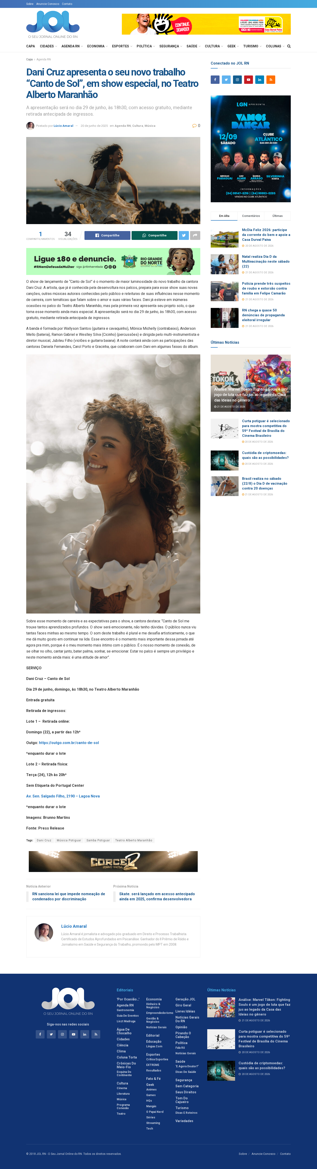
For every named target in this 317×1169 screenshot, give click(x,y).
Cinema (122, 1088)
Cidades (47, 46)
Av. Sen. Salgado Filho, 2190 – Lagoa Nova (63, 796)
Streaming (153, 1123)
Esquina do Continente (124, 1073)
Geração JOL (185, 999)
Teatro (121, 1113)
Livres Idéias (185, 1011)
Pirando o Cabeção (183, 1035)
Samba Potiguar (98, 840)
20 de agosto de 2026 (258, 441)
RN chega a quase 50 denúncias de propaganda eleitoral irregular (263, 315)
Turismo (250, 46)
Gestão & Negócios (152, 1020)
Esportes (120, 46)
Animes (151, 1089)
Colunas (273, 46)
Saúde (192, 46)
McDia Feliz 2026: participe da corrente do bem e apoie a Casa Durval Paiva (266, 235)
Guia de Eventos (128, 1015)
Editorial (152, 1035)
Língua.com (154, 1046)
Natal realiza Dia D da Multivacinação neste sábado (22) (266, 261)
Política (144, 46)
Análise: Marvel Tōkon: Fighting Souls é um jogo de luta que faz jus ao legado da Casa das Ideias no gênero (250, 395)
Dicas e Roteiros (186, 1112)
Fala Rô (180, 1047)
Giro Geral (183, 1005)
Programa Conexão (123, 1106)
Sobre (29, 4)
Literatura (123, 1093)
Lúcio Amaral (63, 125)
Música (150, 125)
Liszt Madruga (126, 1021)
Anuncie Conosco (47, 4)
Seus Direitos (185, 1092)
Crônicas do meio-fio (126, 1065)
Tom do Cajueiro (182, 1100)
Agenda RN (70, 46)
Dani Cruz (44, 840)
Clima (121, 1051)
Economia (95, 46)
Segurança (169, 46)
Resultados (153, 1070)
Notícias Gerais (156, 1027)
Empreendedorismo (159, 1013)
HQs (149, 1100)
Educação (154, 1041)
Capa (30, 46)
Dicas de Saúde (185, 1072)
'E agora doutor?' (187, 1066)
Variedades (184, 1121)
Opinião (181, 1027)
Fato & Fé (153, 1079)
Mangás (151, 1106)
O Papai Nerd (154, 1111)
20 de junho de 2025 (94, 125)
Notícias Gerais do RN (187, 1019)
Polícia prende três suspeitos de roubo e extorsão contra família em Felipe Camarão (266, 288)
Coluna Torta (127, 1057)
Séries (150, 1117)
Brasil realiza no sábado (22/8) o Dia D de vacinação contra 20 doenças (264, 483)
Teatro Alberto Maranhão (133, 840)
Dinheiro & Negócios (153, 1005)
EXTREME (152, 1065)
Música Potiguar (69, 840)
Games (151, 1095)
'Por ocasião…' (128, 999)
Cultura (212, 46)
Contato (67, 4)
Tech (149, 1128)
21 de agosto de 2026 (230, 406)
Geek (231, 46)
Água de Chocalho (124, 1031)
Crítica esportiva (157, 1059)
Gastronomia (125, 1010)
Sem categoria (187, 1086)
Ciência (122, 1045)
